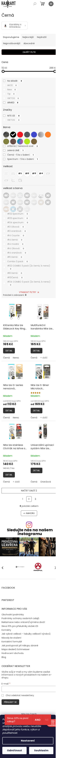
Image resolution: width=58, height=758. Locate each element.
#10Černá (15, 277)
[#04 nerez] (20, 202)
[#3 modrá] (13, 209)
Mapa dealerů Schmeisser (16, 649)
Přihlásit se (10, 702)
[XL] (13, 174)
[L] (6, 174)
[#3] (34, 174)
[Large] (13, 181)
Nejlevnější (28, 37)
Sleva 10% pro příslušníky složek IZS (20, 626)
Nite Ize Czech (29, 714)
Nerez (16, 357)
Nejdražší (42, 37)
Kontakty (6, 629)
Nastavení (28, 740)
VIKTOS (13, 98)
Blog (4, 657)
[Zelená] (27, 141)
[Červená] (20, 135)
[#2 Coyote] (41, 202)
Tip (11, 93)
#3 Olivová (15, 226)
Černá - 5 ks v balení (20, 154)
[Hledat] (35, 4)
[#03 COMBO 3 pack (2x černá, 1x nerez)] (41, 195)
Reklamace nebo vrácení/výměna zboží (23, 622)
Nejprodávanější (11, 43)
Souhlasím (41, 750)
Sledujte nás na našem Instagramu (30, 532)
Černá (6, 357)
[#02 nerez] (34, 195)
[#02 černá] (27, 195)
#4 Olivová (15, 248)
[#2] (27, 174)
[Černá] (13, 135)
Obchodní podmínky (13, 614)
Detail (9, 350)
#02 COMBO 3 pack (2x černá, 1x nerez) (28, 267)
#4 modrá (15, 244)
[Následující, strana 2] (29, 499)
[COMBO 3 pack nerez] (27, 209)
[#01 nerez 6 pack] (20, 195)
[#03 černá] (48, 195)
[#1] (20, 174)
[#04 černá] (13, 202)
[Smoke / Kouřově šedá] (13, 141)
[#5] (48, 174)
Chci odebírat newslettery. (20, 695)
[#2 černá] (48, 202)
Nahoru (30, 513)
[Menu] (51, 4)
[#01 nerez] (13, 195)
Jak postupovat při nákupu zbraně (20, 645)
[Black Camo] (6, 135)
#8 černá (14, 273)
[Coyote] (34, 141)
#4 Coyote (15, 235)
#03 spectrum (17, 218)
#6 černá (14, 257)
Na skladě (14, 80)
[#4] (41, 174)
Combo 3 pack (17, 261)
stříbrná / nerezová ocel (22, 146)
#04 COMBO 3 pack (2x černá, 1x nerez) (28, 283)
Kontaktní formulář (12, 641)
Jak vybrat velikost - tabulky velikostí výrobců (26, 633)
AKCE (12, 85)
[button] (54, 567)
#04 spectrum (17, 222)
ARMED (12, 102)
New (11, 89)
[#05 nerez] (34, 202)
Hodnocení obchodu (13, 653)
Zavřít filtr (29, 52)
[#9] (6, 181)
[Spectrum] (20, 141)
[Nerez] (41, 135)
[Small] (20, 181)
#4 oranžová (16, 252)
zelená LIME (15, 150)
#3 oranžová (16, 231)
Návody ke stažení (11, 637)
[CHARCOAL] (27, 135)
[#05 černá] (27, 202)
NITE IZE (13, 115)
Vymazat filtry (27, 292)
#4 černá (14, 239)
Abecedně (29, 43)
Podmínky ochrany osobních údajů (20, 618)
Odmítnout (14, 750)
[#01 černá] (6, 195)
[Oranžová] (48, 135)
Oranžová (45, 481)
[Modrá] (34, 135)
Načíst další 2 (29, 490)
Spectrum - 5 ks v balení (22, 159)
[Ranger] (6, 141)
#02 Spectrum (17, 213)
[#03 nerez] (6, 202)
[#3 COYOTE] (6, 209)
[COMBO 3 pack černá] (20, 209)
